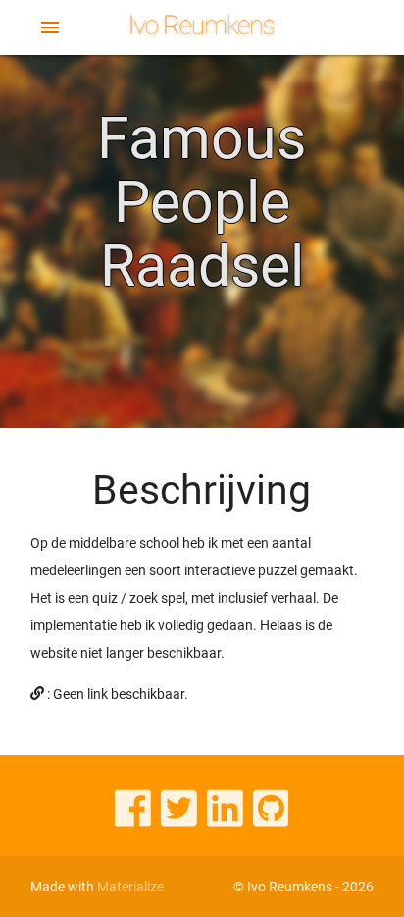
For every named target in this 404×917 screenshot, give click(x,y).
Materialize (130, 886)
